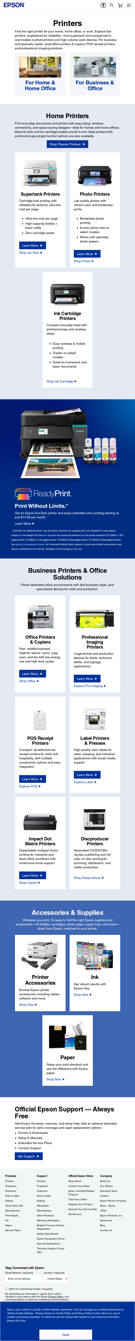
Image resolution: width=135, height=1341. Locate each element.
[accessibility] (103, 5)
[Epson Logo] (14, 5)
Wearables (43, 1205)
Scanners (10, 1191)
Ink (7, 1220)
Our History (106, 1186)
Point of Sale (12, 1195)
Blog (102, 1225)
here (23, 1320)
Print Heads (11, 1215)
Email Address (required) (19, 1272)
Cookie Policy (63, 1313)
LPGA (103, 1210)
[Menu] (128, 5)
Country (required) (54, 1272)
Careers (104, 1195)
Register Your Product (80, 1204)
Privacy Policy (55, 1296)
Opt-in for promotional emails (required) (31, 1288)
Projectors (11, 1186)
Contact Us (106, 1230)
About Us (105, 1181)
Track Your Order (77, 1199)
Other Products (45, 1215)
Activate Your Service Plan (82, 1209)
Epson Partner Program (113, 1200)
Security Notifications (48, 1243)
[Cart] (120, 5)
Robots (9, 1200)
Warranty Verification (48, 1220)
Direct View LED (14, 1205)
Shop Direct (74, 1181)
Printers (9, 1181)
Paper (8, 1225)
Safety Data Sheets (47, 1233)
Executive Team (108, 1191)
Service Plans (12, 1230)
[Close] (65, 1335)
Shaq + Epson (108, 1205)
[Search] (112, 5)
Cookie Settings (25, 1313)
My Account (74, 1214)
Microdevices (12, 1210)
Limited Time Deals (79, 1186)
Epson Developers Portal (51, 1238)
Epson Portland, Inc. (111, 1215)
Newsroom (106, 1220)
